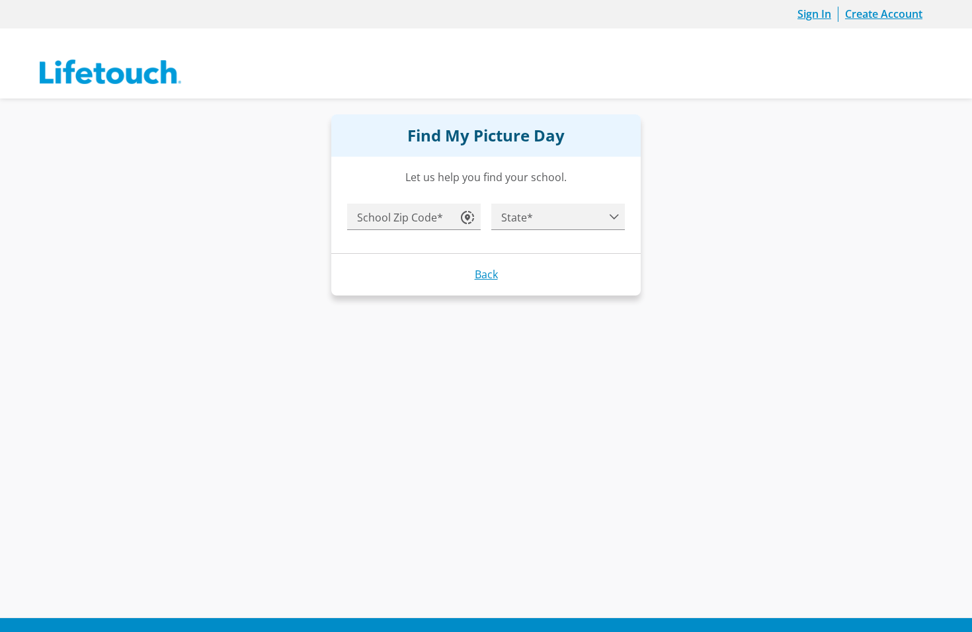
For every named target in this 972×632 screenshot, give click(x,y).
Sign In (814, 14)
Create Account (883, 14)
